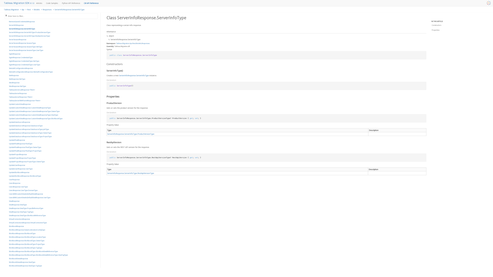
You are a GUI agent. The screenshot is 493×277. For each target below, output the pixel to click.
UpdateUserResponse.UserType (21, 169)
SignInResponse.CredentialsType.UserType (24, 65)
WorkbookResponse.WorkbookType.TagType (25, 248)
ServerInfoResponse (16, 25)
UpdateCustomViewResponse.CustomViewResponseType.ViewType (33, 115)
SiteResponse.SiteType (17, 79)
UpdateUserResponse (17, 165)
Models (37, 9)
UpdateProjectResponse (18, 154)
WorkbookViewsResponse (18, 259)
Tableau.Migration (11, 9)
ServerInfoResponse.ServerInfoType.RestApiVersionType (29, 36)
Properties (435, 30)
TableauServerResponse (18, 93)
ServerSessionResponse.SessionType (22, 43)
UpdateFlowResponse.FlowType (20, 144)
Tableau (119, 43)
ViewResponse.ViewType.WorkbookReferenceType (27, 215)
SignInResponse (14, 54)
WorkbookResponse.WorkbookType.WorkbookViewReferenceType (33, 251)
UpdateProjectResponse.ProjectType (22, 158)
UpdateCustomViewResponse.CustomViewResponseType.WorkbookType (36, 118)
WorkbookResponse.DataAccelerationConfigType (27, 230)
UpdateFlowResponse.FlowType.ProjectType (25, 151)
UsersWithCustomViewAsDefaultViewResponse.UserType (29, 197)
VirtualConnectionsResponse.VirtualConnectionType (28, 223)
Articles (39, 3)
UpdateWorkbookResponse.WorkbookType (25, 176)
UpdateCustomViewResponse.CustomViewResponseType (30, 108)
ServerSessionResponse (17, 39)
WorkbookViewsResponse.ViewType (22, 262)
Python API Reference (71, 3)
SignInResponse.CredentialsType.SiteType (24, 61)
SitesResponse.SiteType (17, 86)
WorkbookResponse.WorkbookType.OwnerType (26, 241)
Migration (125, 43)
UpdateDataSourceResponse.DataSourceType (26, 126)
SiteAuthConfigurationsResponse (21, 68)
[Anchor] (104, 64)
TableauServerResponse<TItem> (21, 97)
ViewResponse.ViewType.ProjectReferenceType (26, 208)
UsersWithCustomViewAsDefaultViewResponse (26, 194)
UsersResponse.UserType (18, 187)
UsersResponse (14, 183)
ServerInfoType (130, 134)
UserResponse (14, 180)
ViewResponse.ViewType (18, 205)
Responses (47, 9)
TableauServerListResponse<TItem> (22, 90)
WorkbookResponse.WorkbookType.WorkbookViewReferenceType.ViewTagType (38, 255)
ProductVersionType (146, 134)
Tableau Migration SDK (17, 2)
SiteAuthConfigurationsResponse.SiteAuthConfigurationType (31, 72)
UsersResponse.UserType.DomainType (23, 190)
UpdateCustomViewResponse (20, 104)
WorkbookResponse (16, 226)
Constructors (436, 25)
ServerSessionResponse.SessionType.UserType (26, 50)
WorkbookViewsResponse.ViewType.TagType (25, 266)
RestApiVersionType (146, 173)
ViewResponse (14, 201)
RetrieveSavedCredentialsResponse (22, 22)
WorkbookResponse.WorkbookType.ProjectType (27, 244)
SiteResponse (14, 75)
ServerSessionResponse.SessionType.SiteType (25, 47)
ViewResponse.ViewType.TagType (21, 212)
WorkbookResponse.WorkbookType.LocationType (27, 237)
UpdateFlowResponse (17, 140)
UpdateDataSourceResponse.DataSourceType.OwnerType (30, 133)
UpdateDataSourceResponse (19, 122)
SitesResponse (14, 83)
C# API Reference (91, 3)
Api (23, 9)
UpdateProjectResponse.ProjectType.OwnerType (27, 162)
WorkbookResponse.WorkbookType (22, 233)
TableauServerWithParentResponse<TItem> (25, 101)
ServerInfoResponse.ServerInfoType (69, 9)
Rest (29, 9)
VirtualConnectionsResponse (19, 219)
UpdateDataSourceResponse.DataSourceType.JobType (29, 129)
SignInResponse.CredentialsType (21, 57)
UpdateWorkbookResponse (19, 172)
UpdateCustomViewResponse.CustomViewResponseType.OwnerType (34, 111)
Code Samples (52, 3)
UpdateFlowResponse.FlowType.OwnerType (25, 147)
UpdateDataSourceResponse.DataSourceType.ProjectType (30, 136)
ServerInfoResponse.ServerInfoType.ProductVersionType (29, 32)
